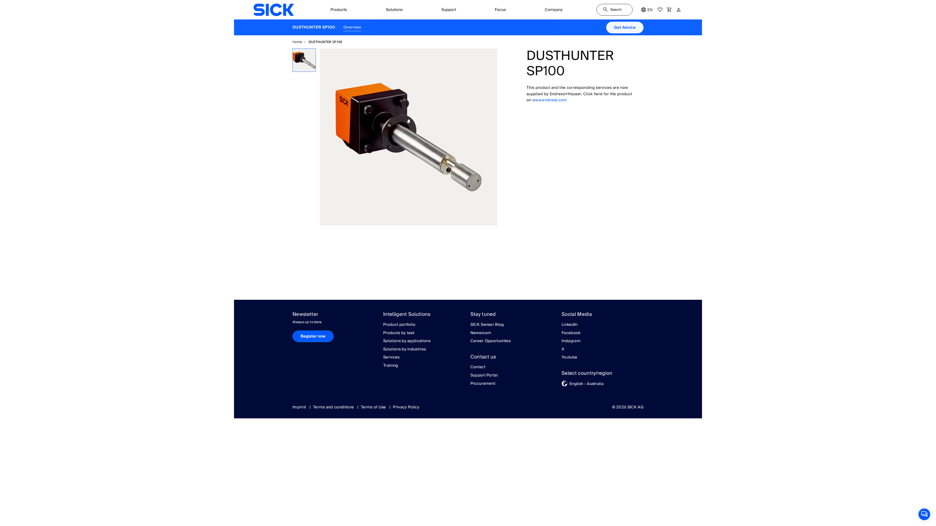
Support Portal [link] (484, 375)
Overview (352, 27)
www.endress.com (549, 100)
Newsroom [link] (480, 333)
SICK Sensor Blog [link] (487, 325)
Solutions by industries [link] (404, 349)
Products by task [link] (398, 333)
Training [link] (390, 366)
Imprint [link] (299, 407)
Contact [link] (477, 367)
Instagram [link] (571, 341)
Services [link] (391, 357)
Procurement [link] (483, 384)
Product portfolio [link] (399, 325)
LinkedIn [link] (570, 325)
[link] (274, 9)
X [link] (563, 349)
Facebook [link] (571, 333)
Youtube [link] (569, 357)
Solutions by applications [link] (406, 341)
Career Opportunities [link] (490, 341)
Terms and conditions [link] (334, 407)
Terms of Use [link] (374, 407)
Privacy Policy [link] (406, 407)
